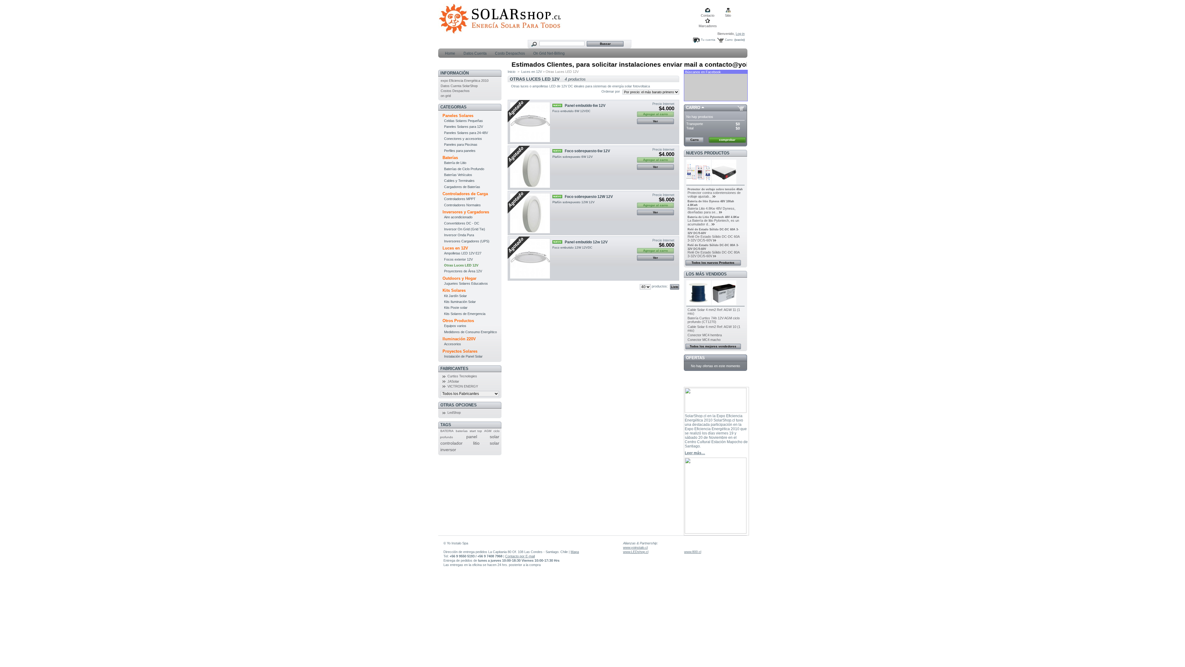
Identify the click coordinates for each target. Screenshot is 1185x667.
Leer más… (695, 453)
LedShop (454, 412)
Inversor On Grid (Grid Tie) (464, 229)
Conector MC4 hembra (705, 335)
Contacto (707, 15)
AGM (487, 431)
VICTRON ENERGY (462, 386)
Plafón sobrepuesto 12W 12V (573, 202)
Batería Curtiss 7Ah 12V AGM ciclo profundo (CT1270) (714, 320)
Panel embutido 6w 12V (585, 105)
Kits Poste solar (456, 307)
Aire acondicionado (458, 217)
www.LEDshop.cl (635, 552)
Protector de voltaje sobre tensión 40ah (715, 189)
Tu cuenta (708, 39)
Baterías (450, 157)
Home (449, 53)
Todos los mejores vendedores (713, 346)
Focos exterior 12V (458, 259)
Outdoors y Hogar (459, 278)
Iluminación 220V (459, 339)
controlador (451, 443)
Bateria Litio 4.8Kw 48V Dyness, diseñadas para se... (711, 210)
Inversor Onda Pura (459, 235)
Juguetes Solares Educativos (466, 283)
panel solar (482, 436)
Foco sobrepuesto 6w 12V (587, 151)
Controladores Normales (462, 205)
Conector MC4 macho (704, 340)
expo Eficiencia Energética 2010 (465, 80)
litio (476, 443)
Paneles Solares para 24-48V (466, 133)
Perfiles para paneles (460, 151)
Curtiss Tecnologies (462, 376)
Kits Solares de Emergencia (464, 314)
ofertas (695, 357)
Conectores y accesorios (463, 139)
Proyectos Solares (460, 351)
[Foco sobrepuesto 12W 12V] (530, 213)
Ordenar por (610, 91)
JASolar (453, 381)
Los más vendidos (706, 274)
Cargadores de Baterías (462, 187)
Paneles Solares (458, 115)
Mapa (575, 552)
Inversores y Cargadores (466, 212)
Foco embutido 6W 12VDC (571, 111)
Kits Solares (454, 290)
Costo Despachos (509, 53)
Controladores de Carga (465, 193)
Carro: (729, 39)
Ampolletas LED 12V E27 (462, 253)
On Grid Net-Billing (548, 53)
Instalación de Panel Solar (463, 356)
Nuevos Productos (708, 153)
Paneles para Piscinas (460, 144)
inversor (448, 449)
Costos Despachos (455, 91)
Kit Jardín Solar (455, 296)
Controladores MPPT (460, 199)
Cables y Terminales (459, 180)
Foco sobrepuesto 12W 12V (589, 197)
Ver (655, 121)
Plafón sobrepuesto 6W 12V (572, 156)
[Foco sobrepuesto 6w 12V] (530, 168)
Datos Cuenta (475, 53)
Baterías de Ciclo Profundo (464, 169)
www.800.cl (692, 552)
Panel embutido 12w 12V (586, 242)
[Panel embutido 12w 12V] (530, 258)
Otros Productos (458, 320)
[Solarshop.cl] (500, 32)
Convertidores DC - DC (461, 223)
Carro (693, 107)
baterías (462, 431)
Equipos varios (455, 326)
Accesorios (452, 344)
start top (476, 431)
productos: (660, 286)
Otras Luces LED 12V (461, 265)
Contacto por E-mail (520, 556)
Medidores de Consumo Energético (470, 332)
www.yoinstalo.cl (635, 547)
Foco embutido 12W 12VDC (572, 247)
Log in (740, 34)
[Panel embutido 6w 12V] (530, 122)
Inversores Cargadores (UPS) (466, 241)
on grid (446, 96)
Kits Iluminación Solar (460, 302)
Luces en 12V (455, 248)
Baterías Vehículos (458, 175)
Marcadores (708, 26)
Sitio (728, 15)
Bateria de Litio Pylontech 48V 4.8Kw (713, 217)
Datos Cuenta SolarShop (459, 86)
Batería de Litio (455, 163)
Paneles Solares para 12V (463, 126)
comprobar (727, 139)
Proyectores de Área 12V (463, 271)
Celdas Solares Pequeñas (463, 121)
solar (494, 443)
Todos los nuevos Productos (713, 262)
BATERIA (447, 431)
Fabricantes (454, 368)
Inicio (511, 71)
